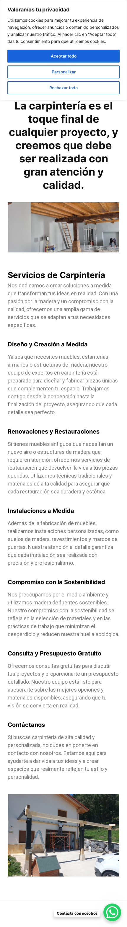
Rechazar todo (63, 87)
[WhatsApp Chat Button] (112, 912)
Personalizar (64, 71)
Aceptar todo (63, 55)
